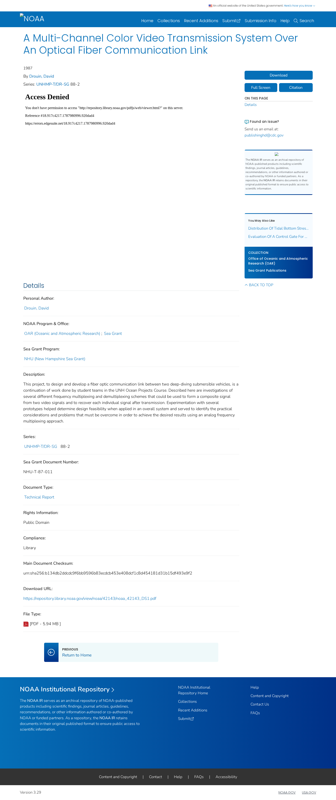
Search (307, 21)
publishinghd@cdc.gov (264, 135)
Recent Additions (201, 21)
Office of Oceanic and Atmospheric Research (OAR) (278, 261)
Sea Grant (113, 333)
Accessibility (226, 776)
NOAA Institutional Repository (65, 689)
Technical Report (39, 497)
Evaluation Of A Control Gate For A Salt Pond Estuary (278, 236)
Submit (229, 21)
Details (251, 104)
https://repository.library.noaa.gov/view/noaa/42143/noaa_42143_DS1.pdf (89, 598)
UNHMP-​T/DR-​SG (53, 84)
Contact (155, 776)
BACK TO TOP (261, 285)
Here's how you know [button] (298, 6)
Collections (168, 21)
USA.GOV (309, 792)
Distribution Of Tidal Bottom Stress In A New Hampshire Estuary (278, 228)
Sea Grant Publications (267, 270)
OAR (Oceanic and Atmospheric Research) (62, 333)
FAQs (255, 713)
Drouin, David (41, 76)
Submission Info (260, 21)
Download (279, 75)
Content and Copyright (270, 695)
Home (147, 21)
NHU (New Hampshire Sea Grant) (54, 359)
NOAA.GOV (287, 792)
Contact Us (260, 704)
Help (285, 21)
